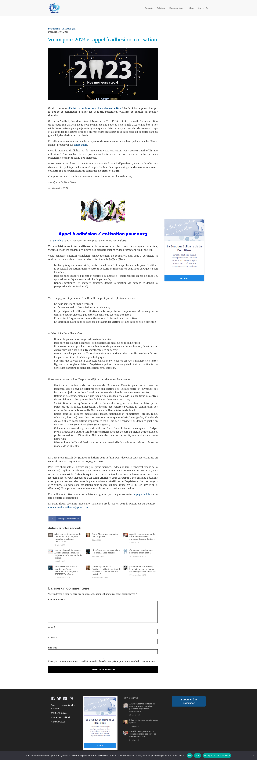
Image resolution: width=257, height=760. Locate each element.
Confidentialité (58, 722)
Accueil (148, 8)
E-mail (52, 637)
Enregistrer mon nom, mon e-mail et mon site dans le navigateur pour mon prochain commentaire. (102, 661)
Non (198, 755)
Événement (54, 29)
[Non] (253, 755)
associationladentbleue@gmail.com (68, 507)
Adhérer (161, 8)
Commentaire (56, 599)
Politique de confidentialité (217, 755)
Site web (52, 647)
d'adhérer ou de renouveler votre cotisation (94, 108)
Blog (191, 8)
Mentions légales (59, 713)
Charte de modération (61, 717)
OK (189, 755)
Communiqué (69, 29)
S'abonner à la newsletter (189, 701)
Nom (51, 627)
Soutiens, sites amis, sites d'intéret (63, 707)
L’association (175, 8)
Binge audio (80, 144)
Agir (200, 8)
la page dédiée (142, 494)
